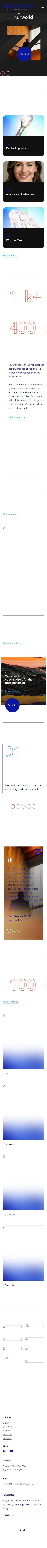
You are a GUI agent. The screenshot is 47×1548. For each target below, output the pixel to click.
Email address (9, 1515)
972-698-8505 (14, 1470)
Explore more (9, 255)
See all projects (10, 643)
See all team (9, 1001)
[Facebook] (4, 1451)
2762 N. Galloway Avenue (7, 1426)
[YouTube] (11, 1451)
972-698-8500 (18, 1466)
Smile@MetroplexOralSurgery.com (20, 1484)
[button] (2, 73)
